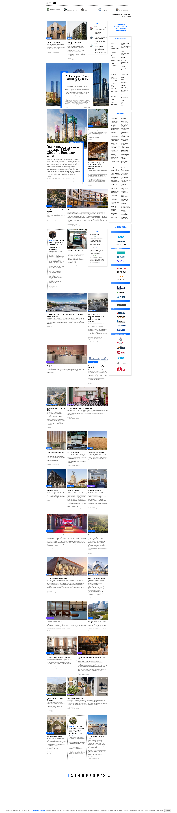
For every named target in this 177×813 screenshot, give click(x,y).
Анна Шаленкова (124, 215)
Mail (131, 16)
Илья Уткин (123, 210)
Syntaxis (112, 102)
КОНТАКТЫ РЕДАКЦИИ (117, 14)
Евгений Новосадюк (125, 128)
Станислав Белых (114, 129)
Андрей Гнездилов (114, 140)
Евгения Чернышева (125, 213)
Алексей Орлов (124, 129)
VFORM (122, 77)
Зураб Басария (114, 126)
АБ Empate (113, 58)
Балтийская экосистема (75, 698)
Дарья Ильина (113, 196)
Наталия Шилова (124, 161)
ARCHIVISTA (113, 83)
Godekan (112, 93)
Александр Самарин (125, 140)
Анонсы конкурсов (84, 15)
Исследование (103, 15)
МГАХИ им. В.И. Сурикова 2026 (56, 409)
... (110, 775)
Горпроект (123, 103)
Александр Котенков (115, 155)
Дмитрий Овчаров (124, 188)
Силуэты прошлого (74, 490)
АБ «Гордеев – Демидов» (126, 88)
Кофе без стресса (53, 366)
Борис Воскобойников (115, 137)
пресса (97, 231)
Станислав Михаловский (126, 180)
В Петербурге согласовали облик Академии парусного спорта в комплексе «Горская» (101, 39)
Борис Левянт (113, 214)
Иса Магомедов (124, 174)
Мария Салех (123, 203)
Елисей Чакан (123, 211)
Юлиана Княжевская (115, 153)
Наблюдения (50, 653)
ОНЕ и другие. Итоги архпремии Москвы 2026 (77, 78)
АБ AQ (122, 79)
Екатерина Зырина (114, 194)
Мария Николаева (124, 187)
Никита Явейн (124, 162)
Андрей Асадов (114, 122)
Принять (167, 810)
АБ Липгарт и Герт (114, 62)
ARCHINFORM (113, 82)
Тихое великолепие (95, 490)
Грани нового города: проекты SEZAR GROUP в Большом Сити (63, 151)
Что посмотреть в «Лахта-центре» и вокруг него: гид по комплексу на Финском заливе (97, 259)
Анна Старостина (56, 52)
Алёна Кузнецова (76, 225)
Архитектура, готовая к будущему (55, 699)
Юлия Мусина (123, 184)
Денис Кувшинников (115, 202)
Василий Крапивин (114, 157)
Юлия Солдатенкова (125, 147)
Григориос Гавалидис (115, 139)
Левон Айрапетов (114, 171)
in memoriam (72, 15)
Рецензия (49, 531)
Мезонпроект (123, 59)
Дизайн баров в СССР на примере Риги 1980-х (91, 658)
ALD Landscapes (114, 80)
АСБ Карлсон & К (124, 97)
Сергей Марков (124, 176)
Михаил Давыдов (114, 142)
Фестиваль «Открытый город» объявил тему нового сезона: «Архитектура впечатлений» (100, 30)
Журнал (92, 15)
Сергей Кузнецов (114, 158)
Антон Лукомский (124, 171)
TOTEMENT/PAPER (125, 74)
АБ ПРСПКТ (123, 87)
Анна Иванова (113, 147)
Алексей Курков (114, 205)
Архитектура (72, 18)
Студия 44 (123, 66)
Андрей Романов (124, 139)
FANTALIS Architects (114, 91)
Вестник (50, 284)
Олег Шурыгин (124, 217)
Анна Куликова (114, 203)
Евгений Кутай (113, 209)
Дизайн (81, 18)
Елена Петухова (55, 374)
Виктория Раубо (124, 197)
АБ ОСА (112, 63)
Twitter (124, 16)
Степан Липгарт (114, 162)
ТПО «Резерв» (124, 68)
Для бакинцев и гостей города (55, 211)
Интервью (97, 15)
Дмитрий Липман (124, 169)
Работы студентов (93, 362)
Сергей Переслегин (125, 132)
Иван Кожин (113, 154)
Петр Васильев (114, 180)
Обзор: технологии (93, 158)
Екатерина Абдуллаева (115, 169)
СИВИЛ (122, 105)
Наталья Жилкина (114, 189)
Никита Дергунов (114, 188)
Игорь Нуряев (75, 59)
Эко (91, 19)
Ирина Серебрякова (97, 341)
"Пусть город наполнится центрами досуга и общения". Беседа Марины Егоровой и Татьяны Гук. (76, 730)
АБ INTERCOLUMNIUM (115, 60)
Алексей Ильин (114, 195)
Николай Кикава (114, 151)
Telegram (123, 16)
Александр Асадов (114, 121)
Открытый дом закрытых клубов (58, 657)
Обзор (79, 653)
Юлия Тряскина (124, 153)
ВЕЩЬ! (122, 102)
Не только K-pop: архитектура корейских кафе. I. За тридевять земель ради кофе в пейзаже (96, 317)
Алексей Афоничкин (115, 173)
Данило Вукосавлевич (115, 181)
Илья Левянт (113, 216)
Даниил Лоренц (114, 164)
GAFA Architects (114, 46)
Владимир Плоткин (125, 135)
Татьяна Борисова (114, 177)
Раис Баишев (113, 125)
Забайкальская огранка (55, 736)
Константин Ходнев (125, 154)
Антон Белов (113, 176)
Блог (90, 15)
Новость (70, 246)
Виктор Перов (123, 191)
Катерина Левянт (114, 217)
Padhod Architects (114, 97)
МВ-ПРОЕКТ (123, 57)
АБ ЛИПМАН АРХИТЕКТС (126, 84)
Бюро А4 (122, 99)
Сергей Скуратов (124, 144)
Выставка (78, 18)
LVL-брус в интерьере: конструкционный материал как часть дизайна (96, 165)
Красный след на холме (96, 452)
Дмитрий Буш (113, 135)
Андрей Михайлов (124, 122)
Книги (99, 18)
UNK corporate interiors (125, 76)
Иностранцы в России (88, 18)
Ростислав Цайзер (124, 155)
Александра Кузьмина (115, 161)
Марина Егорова (114, 143)
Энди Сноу (123, 146)
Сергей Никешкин (124, 126)
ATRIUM (112, 43)
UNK (111, 54)
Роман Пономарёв (124, 194)
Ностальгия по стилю (54, 622)
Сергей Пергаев (124, 189)
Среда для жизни (72, 757)
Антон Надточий (124, 125)
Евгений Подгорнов (125, 136)
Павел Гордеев (114, 184)
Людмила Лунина (56, 548)
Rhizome (112, 99)
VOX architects (113, 55)
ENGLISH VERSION (127, 14)
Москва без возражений (55, 535)
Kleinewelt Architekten (115, 48)
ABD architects (113, 76)
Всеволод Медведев (125, 119)
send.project (78, 15)
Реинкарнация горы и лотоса (57, 578)
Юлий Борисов (113, 132)
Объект (49, 38)
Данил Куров (113, 206)
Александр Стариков (125, 208)
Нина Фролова (55, 220)
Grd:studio (113, 94)
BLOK (112, 85)
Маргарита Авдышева (115, 170)
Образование (72, 19)
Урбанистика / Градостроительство (83, 19)
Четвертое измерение (125, 69)
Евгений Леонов (86, 674)
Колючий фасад (52, 490)
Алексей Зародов (114, 192)
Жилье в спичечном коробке (74, 43)
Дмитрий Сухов (124, 148)
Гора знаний (92, 535)
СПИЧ (122, 64)
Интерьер (95, 18)
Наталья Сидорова (125, 142)
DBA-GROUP (113, 45)
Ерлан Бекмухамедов (115, 128)
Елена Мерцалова (124, 177)
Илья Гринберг (114, 185)
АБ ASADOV (113, 57)
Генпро (122, 51)
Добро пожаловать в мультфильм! (79, 408)
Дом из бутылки (73, 452)
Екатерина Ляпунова (125, 173)
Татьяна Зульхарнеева (115, 146)
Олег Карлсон (113, 198)
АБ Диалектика (124, 82)
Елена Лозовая (52, 287)
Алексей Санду (124, 204)
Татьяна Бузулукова (115, 178)
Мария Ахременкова (115, 124)
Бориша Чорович (124, 214)
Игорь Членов (123, 157)
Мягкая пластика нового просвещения (80, 210)
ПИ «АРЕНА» (123, 60)
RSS (129, 16)
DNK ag (112, 89)
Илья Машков (123, 118)
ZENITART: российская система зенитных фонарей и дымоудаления (65, 315)
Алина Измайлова (76, 465)
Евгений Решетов (124, 199)
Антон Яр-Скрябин (124, 164)
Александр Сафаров (125, 206)
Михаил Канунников (115, 148)
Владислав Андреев (115, 119)
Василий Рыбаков (124, 200)
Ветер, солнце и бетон (75, 250)
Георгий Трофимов (124, 150)
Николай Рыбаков (124, 202)
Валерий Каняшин (114, 150)
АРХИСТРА (123, 93)
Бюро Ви (122, 100)
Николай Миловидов (125, 178)
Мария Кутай (113, 207)
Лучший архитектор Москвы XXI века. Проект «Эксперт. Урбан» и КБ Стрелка (97, 252)
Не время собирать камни (97, 622)
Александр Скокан (124, 143)
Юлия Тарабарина (87, 107)
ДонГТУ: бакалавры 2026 (97, 578)
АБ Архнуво (123, 80)
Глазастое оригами (53, 42)
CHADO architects (114, 86)
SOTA (112, 101)
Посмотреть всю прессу (97, 264)
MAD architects (113, 96)
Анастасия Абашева (115, 117)
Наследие (102, 18)
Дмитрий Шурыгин (124, 218)
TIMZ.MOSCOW (114, 104)
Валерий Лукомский (125, 170)
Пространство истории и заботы (55, 453)
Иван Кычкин (113, 210)
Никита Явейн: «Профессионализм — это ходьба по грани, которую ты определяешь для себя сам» (57, 244)
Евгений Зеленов (114, 144)
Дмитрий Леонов (78, 181)
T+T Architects (113, 52)
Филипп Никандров (125, 185)
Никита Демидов (114, 187)
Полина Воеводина (114, 136)
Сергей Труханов (124, 151)
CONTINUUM (113, 88)
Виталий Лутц (123, 117)
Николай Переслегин (125, 133)
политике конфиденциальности (37, 810)
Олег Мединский (124, 121)
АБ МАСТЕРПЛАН (124, 85)
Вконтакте (126, 16)
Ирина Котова (113, 200)
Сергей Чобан (124, 158)
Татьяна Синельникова (125, 207)
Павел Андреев (114, 118)
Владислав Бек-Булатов (115, 174)
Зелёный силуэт (93, 130)
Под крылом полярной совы (96, 737)
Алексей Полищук (124, 192)
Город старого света (94, 234)
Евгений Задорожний (115, 191)
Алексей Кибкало (114, 199)
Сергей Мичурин (124, 181)
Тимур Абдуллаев (114, 167)
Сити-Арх (123, 106)
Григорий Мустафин (125, 124)
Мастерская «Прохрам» (125, 55)
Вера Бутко (113, 133)
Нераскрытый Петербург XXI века (96, 367)
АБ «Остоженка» (114, 65)
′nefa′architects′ (113, 74)
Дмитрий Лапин (114, 213)
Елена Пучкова (124, 137)
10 (103, 775)
